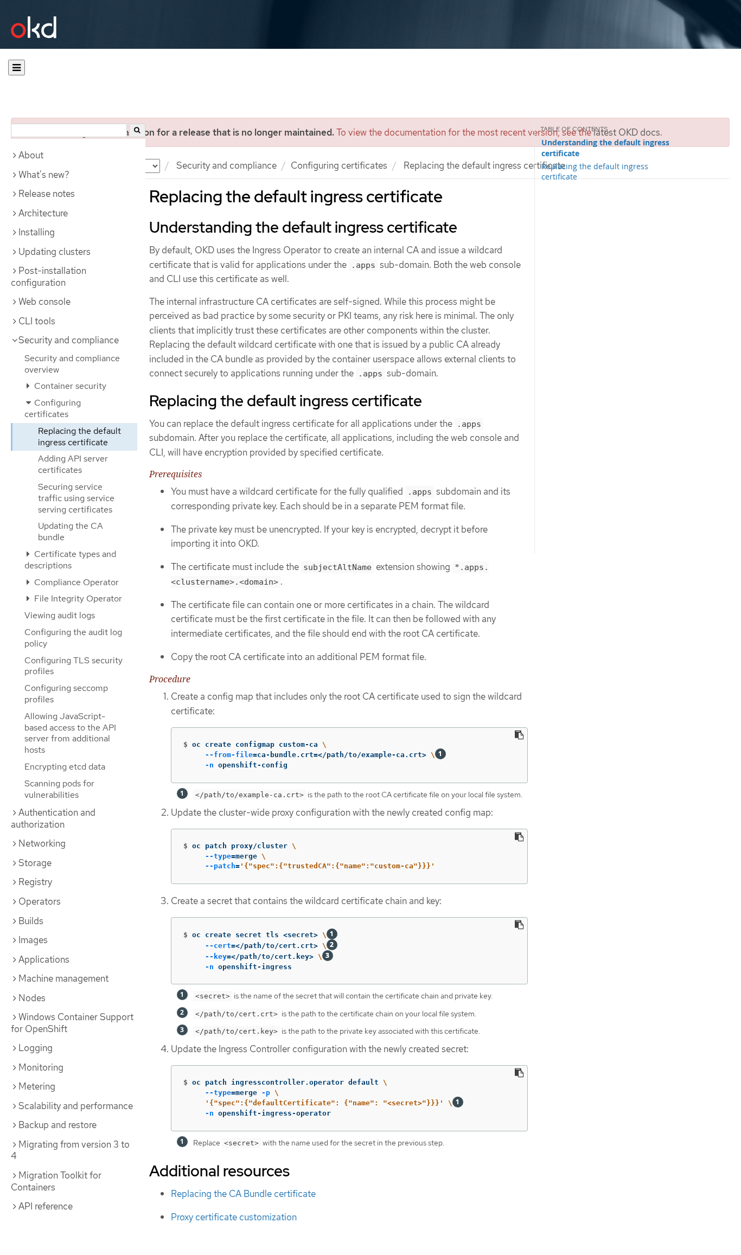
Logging (35, 1048)
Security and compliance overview (72, 364)
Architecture (43, 213)
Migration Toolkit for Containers (56, 1181)
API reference (45, 1206)
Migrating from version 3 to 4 (70, 1150)
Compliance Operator (75, 582)
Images (33, 940)
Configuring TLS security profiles (73, 666)
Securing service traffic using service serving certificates (76, 498)
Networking (42, 843)
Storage (35, 863)
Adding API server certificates (73, 464)
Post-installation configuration (48, 277)
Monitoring (40, 1067)
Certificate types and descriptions (70, 559)
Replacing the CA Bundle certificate (243, 1194)
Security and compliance (226, 165)
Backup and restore (57, 1125)
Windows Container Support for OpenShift (72, 1023)
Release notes (46, 194)
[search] (137, 130)
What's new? (43, 175)
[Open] (16, 67)
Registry (35, 882)
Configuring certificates (339, 165)
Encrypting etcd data (64, 766)
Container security (69, 386)
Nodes (32, 998)
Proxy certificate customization (234, 1217)
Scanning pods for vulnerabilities (59, 789)
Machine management (63, 978)
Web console (44, 302)
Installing (36, 232)
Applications (43, 959)
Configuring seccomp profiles (66, 693)
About (30, 155)
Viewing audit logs (59, 615)
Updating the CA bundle (70, 531)
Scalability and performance (75, 1106)
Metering (36, 1086)
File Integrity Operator (77, 598)
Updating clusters (54, 252)
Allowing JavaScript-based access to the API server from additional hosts (70, 732)
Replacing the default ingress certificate (79, 436)
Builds (30, 921)
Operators (39, 901)
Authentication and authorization (53, 818)
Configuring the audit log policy (73, 637)
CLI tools (36, 321)
